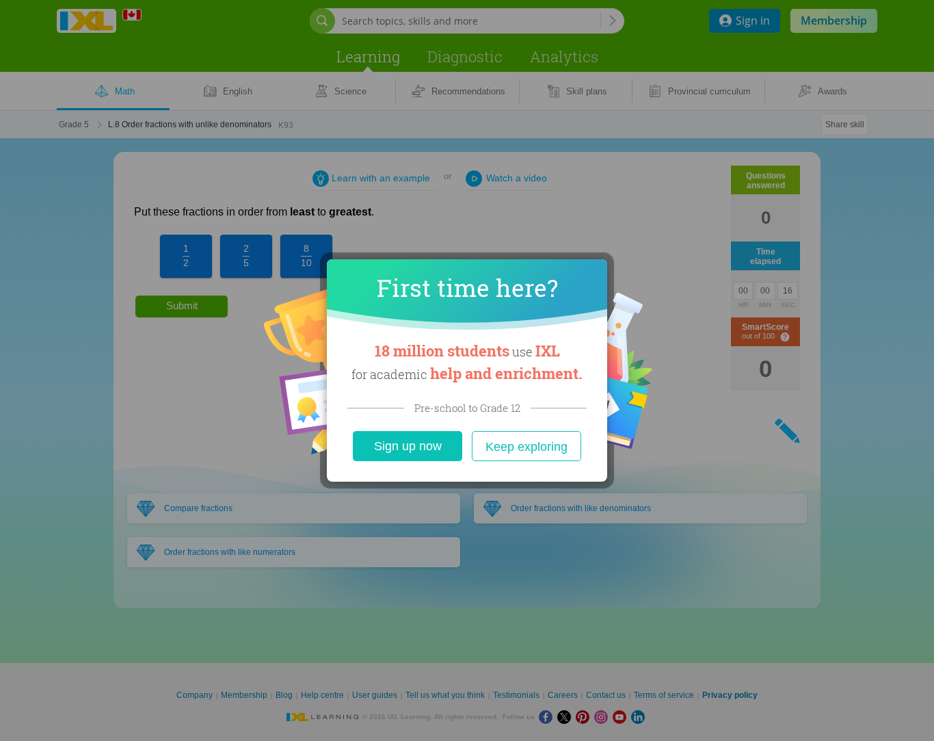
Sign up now (408, 446)
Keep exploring (526, 447)
